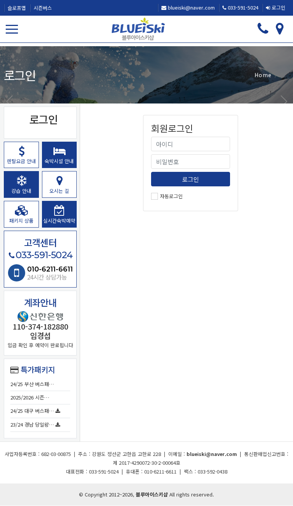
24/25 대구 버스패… (32, 410)
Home (263, 75)
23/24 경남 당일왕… (32, 424)
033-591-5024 (242, 7)
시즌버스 (43, 7)
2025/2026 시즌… (29, 397)
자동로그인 (171, 196)
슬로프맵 (17, 7)
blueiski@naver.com (190, 7)
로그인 (277, 7)
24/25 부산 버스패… (32, 384)
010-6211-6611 (50, 269)
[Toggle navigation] (13, 29)
